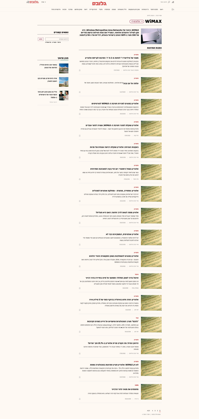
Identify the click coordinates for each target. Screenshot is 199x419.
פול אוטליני (48, 42)
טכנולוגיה (107, 9)
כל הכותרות (145, 9)
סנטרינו (54, 42)
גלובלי (100, 9)
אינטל (136, 274)
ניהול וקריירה (93, 9)
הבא (148, 411)
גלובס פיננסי (154, 9)
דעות (85, 9)
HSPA (136, 385)
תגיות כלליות (150, 15)
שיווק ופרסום (78, 9)
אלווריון (136, 55)
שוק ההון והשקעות (134, 9)
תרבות (64, 9)
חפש (40, 39)
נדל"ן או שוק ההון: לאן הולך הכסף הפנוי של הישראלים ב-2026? (47, 95)
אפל (137, 318)
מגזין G (70, 9)
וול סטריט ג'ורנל (55, 9)
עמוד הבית (159, 15)
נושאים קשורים (61, 32)
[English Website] (173, 9)
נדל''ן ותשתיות (122, 9)
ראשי (161, 9)
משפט (114, 9)
